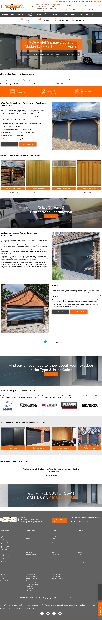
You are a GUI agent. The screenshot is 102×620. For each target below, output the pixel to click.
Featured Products (5, 552)
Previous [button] (2, 473)
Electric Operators (5, 537)
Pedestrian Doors (4, 540)
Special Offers (55, 552)
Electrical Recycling (30, 588)
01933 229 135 (58, 84)
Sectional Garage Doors (6, 542)
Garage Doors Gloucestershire (28, 608)
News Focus (80, 542)
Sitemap (80, 552)
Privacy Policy (53, 599)
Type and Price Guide (4, 534)
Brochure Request (56, 540)
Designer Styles (4, 554)
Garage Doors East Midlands (27, 606)
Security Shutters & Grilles (5, 580)
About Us (80, 536)
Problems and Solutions (31, 576)
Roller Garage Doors (71, 606)
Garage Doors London (62, 606)
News (79, 540)
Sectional (28, 538)
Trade (100, 593)
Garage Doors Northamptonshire (53, 604)
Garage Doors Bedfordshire (88, 604)
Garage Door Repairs (56, 574)
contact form (75, 306)
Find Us (79, 564)
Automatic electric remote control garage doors (9, 605)
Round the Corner (13, 448)
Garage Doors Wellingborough (40, 604)
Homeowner (70, 9)
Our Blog (80, 558)
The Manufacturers (30, 586)
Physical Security (29, 558)
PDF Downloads (55, 548)
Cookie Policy (81, 562)
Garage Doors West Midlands (15, 606)
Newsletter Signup (82, 544)
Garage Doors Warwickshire (65, 604)
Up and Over (28, 534)
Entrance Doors (29, 552)
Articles (79, 554)
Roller (27, 540)
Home (79, 534)
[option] (10, 405)
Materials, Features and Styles (6, 551)
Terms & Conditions (56, 556)
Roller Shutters (38, 448)
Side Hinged (89, 448)
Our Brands (3, 561)
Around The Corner (5, 546)
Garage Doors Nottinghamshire (6, 608)
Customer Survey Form (31, 582)
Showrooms (54, 550)
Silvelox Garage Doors (23, 605)
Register (80, 538)
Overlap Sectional (29, 536)
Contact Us (85, 9)
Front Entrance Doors (5, 549)
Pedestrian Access (5, 555)
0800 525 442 (74, 5)
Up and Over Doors (63, 448)
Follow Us (80, 560)
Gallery (79, 556)
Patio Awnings (29, 560)
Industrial (28, 556)
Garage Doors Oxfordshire (45, 605)
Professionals (78, 9)
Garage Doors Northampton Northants (26, 604)
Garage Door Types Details (5, 536)
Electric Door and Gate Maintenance (59, 578)
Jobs (79, 550)
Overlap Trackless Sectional (7, 539)
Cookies (79, 597)
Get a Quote (54, 534)
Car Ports (2, 576)
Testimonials (54, 546)
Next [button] (98, 473)
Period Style (3, 557)
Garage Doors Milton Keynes (69, 605)
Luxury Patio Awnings (4, 578)
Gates (27, 550)
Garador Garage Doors (4, 604)
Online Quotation (92, 9)
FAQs (53, 544)
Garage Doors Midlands (91, 605)
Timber (2, 558)
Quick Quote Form (56, 542)
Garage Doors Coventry (4, 606)
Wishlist (99, 9)
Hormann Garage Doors (13, 604)
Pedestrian (28, 548)
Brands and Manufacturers (5, 560)
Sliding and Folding (5, 547)
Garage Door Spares (56, 576)
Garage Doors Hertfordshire (39, 606)
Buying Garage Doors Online (32, 578)
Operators (28, 546)
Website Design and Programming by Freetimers (65, 597)
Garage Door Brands (88, 606)
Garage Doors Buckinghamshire (51, 606)
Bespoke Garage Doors (31, 554)
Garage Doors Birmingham (77, 604)
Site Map (47, 599)
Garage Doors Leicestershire (33, 605)
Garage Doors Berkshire (17, 608)
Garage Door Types (80, 606)
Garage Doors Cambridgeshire (57, 605)
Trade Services (29, 590)
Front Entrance (3, 574)
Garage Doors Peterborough (81, 605)
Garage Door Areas (96, 606)
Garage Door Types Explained (32, 584)
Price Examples (29, 580)
